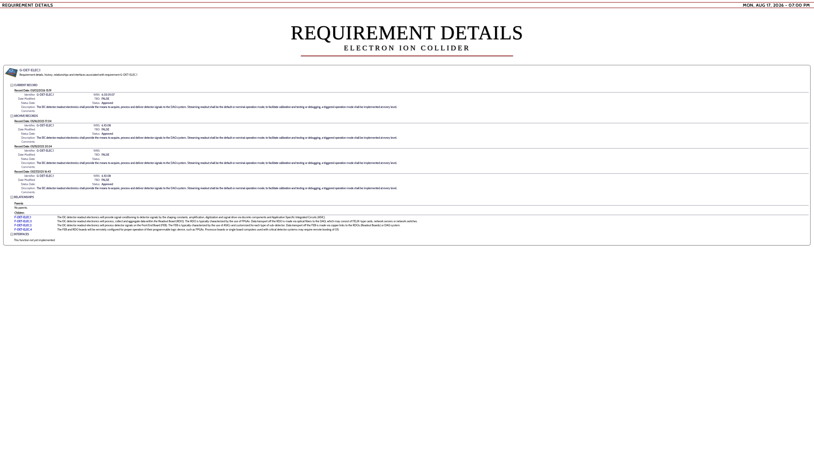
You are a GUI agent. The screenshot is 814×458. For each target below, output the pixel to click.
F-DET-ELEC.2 (23, 225)
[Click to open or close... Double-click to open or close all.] (11, 72)
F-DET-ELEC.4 (23, 229)
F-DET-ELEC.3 (23, 221)
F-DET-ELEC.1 (22, 217)
